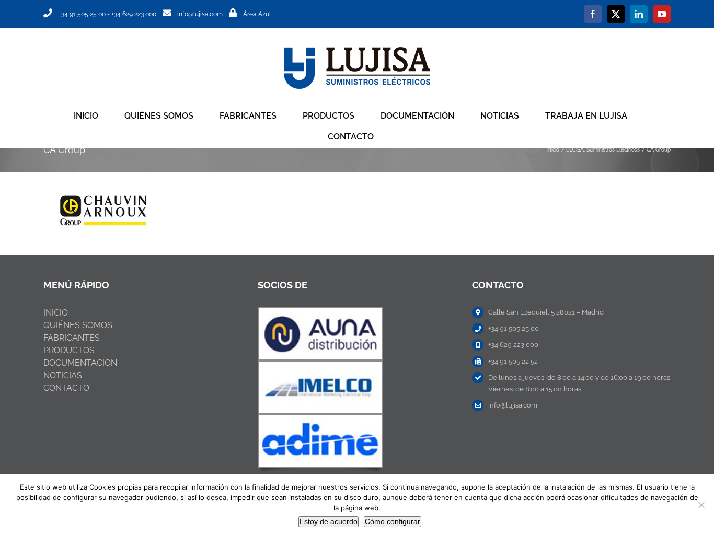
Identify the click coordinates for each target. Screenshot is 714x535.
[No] (701, 504)
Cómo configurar (392, 521)
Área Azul (257, 14)
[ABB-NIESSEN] (320, 312)
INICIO (55, 313)
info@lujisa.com (200, 14)
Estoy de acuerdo (329, 521)
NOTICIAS (62, 375)
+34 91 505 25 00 (82, 14)
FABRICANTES (71, 338)
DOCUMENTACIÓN (80, 363)
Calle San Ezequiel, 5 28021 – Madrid (546, 312)
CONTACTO (66, 388)
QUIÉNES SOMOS (77, 325)
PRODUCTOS (69, 350)
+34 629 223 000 (133, 14)
